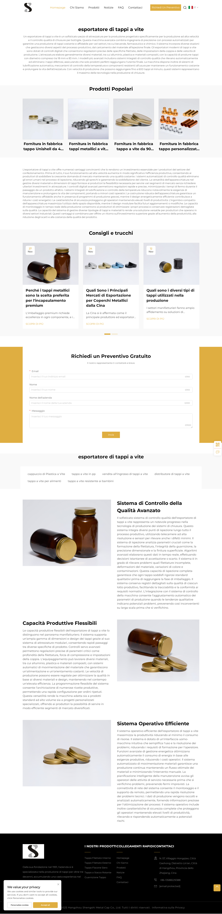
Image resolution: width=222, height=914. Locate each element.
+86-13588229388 (169, 880)
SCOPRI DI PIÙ (34, 323)
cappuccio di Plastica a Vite (46, 474)
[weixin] (217, 444)
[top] (217, 887)
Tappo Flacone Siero (96, 867)
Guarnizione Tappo (95, 877)
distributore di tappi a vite (172, 474)
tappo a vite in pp (84, 474)
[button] (107, 334)
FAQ (121, 7)
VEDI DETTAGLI (43, 119)
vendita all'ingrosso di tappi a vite (125, 474)
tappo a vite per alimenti (44, 481)
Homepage (57, 7)
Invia (111, 434)
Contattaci (135, 7)
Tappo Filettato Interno (98, 858)
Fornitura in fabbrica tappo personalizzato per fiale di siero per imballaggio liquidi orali (179, 146)
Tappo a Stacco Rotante (98, 872)
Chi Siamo (77, 7)
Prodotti (93, 7)
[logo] (28, 7)
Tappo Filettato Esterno (98, 862)
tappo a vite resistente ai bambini (91, 481)
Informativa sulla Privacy (168, 907)
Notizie (108, 7)
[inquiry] (217, 452)
